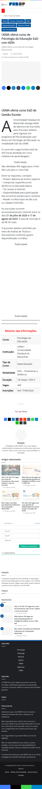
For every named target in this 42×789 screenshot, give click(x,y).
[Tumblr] (18, 88)
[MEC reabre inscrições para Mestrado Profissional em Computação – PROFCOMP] (11, 495)
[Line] (17, 422)
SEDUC (21, 660)
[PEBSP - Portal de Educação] (17, 4)
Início (5, 16)
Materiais (21, 667)
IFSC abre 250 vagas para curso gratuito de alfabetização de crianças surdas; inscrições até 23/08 (30, 507)
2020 (5, 21)
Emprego (21, 653)
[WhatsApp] (28, 88)
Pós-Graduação (9, 29)
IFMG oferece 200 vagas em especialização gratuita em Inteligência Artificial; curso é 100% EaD (31, 480)
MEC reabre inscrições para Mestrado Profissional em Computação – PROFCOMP (11, 506)
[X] (9, 88)
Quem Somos (32, 772)
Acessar (37, 523)
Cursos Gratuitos (16, 21)
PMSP (21, 663)
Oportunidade (14, 16)
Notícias (21, 657)
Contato (21, 775)
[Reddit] (24, 419)
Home (7, 772)
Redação (5, 54)
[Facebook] (4, 88)
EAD (28, 21)
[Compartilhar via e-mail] (38, 88)
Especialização (9, 25)
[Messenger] (23, 88)
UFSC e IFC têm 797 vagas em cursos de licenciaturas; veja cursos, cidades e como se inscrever (10, 481)
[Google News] (21, 411)
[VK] (28, 419)
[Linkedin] (14, 88)
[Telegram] (33, 88)
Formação (21, 650)
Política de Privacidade (18, 772)
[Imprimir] (24, 422)
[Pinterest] (21, 419)
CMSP (21, 670)
